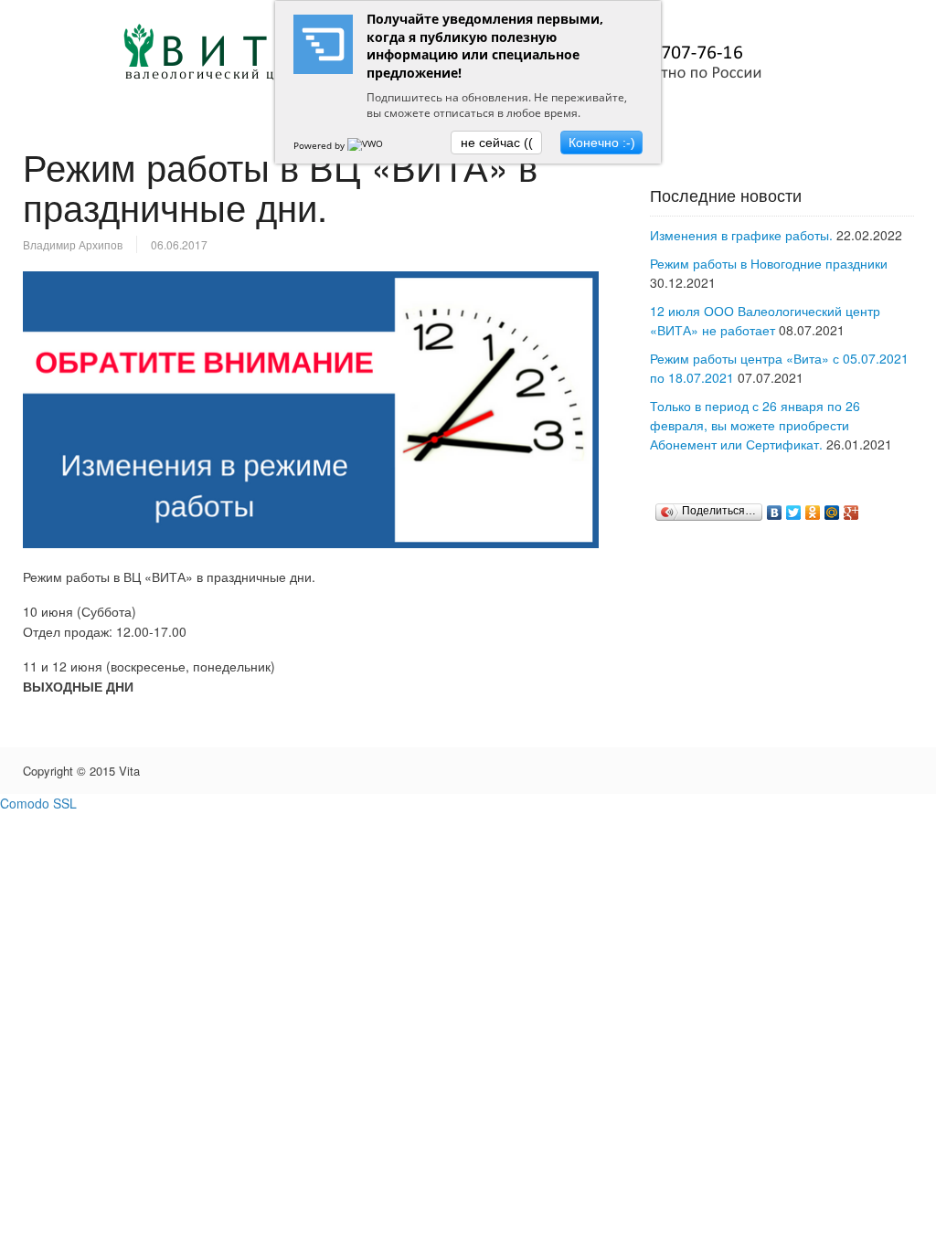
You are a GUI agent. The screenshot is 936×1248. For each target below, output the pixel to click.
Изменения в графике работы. (741, 235)
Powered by (320, 145)
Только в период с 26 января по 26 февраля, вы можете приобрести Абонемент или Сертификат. (755, 425)
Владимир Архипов (72, 244)
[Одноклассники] (813, 512)
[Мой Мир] (832, 512)
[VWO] (366, 145)
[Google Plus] (851, 512)
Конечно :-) (602, 142)
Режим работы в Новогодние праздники (769, 263)
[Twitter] (793, 512)
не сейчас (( (497, 142)
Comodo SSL (38, 803)
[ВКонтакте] (774, 512)
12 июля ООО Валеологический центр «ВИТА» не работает (765, 320)
